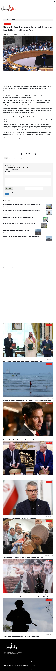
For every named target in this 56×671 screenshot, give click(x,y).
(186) (33, 153)
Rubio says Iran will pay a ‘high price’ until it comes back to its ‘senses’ (21, 440)
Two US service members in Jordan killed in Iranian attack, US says (21, 636)
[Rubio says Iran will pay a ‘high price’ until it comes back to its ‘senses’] (28, 435)
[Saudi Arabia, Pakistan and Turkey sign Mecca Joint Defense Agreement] (28, 357)
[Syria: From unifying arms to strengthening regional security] (45, 221)
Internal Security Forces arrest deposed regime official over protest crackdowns (21, 211)
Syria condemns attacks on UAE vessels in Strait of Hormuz (19, 224)
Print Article (8, 34)
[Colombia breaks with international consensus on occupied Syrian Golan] (49, 241)
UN (18, 158)
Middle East (15, 19)
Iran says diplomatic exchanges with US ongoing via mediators (20, 518)
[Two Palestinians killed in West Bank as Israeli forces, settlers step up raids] (28, 553)
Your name (7, 171)
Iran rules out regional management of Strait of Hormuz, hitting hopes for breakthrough (27, 401)
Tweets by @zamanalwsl (8, 267)
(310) (24, 153)
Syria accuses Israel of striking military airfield (16, 230)
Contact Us (32, 665)
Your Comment (8, 177)
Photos (27, 665)
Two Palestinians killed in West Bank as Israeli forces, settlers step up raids (23, 558)
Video (24, 665)
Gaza (10, 158)
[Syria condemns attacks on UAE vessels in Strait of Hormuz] (44, 228)
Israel (14, 158)
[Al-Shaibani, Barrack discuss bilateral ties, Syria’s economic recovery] (49, 208)
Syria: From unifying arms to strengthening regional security (19, 217)
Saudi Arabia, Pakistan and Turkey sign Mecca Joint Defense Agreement (22, 361)
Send (7, 194)
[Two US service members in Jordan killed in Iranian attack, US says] (28, 632)
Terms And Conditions (18, 665)
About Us (11, 665)
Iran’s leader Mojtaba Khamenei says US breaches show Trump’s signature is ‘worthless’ (26, 597)
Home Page (7, 19)
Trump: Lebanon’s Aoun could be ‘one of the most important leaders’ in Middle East (25, 479)
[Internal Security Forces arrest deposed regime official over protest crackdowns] (49, 215)
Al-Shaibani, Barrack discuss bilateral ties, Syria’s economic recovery (21, 204)
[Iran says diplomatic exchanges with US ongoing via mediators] (28, 514)
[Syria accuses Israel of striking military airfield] (38, 234)
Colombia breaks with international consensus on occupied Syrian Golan (22, 237)
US (21, 158)
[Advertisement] (28, 81)
